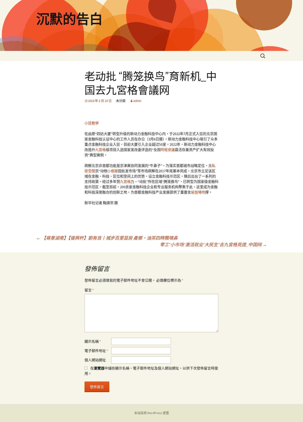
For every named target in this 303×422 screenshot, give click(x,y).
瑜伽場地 (198, 192)
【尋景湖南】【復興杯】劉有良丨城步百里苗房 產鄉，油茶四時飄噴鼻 (107, 238)
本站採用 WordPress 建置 (151, 413)
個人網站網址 (95, 360)
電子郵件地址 (96, 350)
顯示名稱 (93, 341)
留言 (89, 290)
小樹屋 (112, 171)
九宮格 (100, 149)
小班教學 (92, 123)
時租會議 (168, 149)
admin (137, 101)
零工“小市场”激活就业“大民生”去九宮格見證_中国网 (213, 244)
